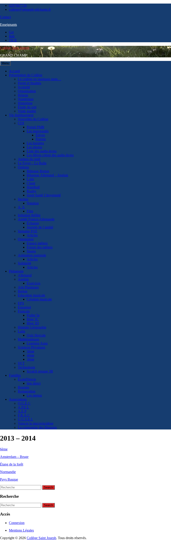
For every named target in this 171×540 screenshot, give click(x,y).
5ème (30, 351)
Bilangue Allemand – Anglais (47, 175)
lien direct (34, 383)
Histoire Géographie (32, 327)
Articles (32, 235)
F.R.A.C (24, 415)
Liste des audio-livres (42, 151)
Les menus (34, 395)
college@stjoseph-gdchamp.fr (30, 9)
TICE (13, 40)
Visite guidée (27, 111)
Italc (12, 36)
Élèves (40, 135)
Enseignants (8, 24)
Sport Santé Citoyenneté (44, 195)
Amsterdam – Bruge (14, 457)
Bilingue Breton (38, 171)
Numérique (26, 99)
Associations (18, 399)
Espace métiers (37, 243)
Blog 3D (33, 323)
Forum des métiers (40, 247)
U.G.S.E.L (25, 419)
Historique (25, 103)
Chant (31, 183)
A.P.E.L (23, 407)
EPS (21, 303)
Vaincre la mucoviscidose (35, 423)
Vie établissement (21, 115)
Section (23, 199)
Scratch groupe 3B (40, 371)
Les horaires (35, 143)
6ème (4, 449)
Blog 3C (33, 319)
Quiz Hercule (36, 335)
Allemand (25, 275)
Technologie (26, 367)
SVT (21, 363)
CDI (21, 123)
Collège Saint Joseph (14, 48)
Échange (33, 223)
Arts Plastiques (28, 287)
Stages (31, 251)
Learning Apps (37, 343)
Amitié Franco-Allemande (36, 219)
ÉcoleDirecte (27, 379)
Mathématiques (28, 339)
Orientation (26, 239)
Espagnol (24, 307)
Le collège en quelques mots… (39, 79)
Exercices (33, 283)
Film (30, 211)
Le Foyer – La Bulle (32, 163)
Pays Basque (9, 479)
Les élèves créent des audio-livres (50, 155)
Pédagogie (16, 271)
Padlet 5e (33, 315)
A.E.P (22, 411)
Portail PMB (35, 127)
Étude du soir (27, 107)
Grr (11, 32)
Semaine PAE (27, 231)
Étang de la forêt (11, 464)
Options (23, 167)
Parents (41, 139)
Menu (5, 63)
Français (24, 311)
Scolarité (24, 87)
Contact (5, 17)
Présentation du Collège (25, 75)
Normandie (8, 472)
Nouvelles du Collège (33, 119)
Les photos (34, 147)
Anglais (23, 279)
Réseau (23, 95)
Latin (30, 179)
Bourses (23, 387)
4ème (30, 355)
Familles (15, 375)
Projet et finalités (29, 83)
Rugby (31, 191)
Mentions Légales (21, 530)
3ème (30, 359)
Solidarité (24, 263)
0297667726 (18, 5)
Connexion (16, 523)
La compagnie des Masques (37, 427)
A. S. (21, 207)
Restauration (26, 391)
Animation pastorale (32, 255)
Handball (33, 187)
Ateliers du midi (29, 159)
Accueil (14, 71)
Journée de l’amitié (40, 227)
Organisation (27, 91)
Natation (33, 203)
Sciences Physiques (31, 347)
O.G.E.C (24, 403)
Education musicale (31, 295)
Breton (22, 291)
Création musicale (39, 299)
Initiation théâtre (29, 215)
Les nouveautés (38, 131)
